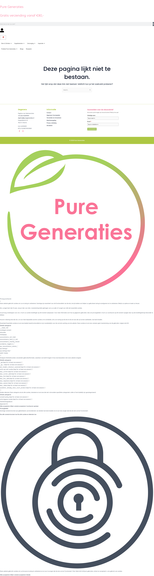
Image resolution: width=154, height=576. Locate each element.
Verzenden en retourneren (54, 118)
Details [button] (28, 575)
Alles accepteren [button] (5, 406)
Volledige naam (91, 115)
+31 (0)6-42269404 (23, 115)
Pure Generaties (11, 7)
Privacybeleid (4, 408)
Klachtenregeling (51, 120)
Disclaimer (49, 125)
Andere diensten (5, 392)
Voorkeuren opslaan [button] (32, 406)
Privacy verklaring (51, 123)
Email (89, 121)
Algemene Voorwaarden (53, 115)
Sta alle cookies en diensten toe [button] (26, 414)
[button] (77, 493)
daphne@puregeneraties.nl (26, 118)
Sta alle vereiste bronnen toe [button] (8, 414)
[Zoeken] (153, 24)
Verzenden (92, 129)
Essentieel (3, 323)
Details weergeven (5, 325)
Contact (49, 112)
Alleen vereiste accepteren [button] (18, 406)
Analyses (2, 358)
